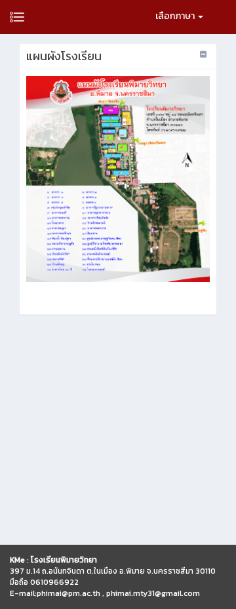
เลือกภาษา (176, 16)
